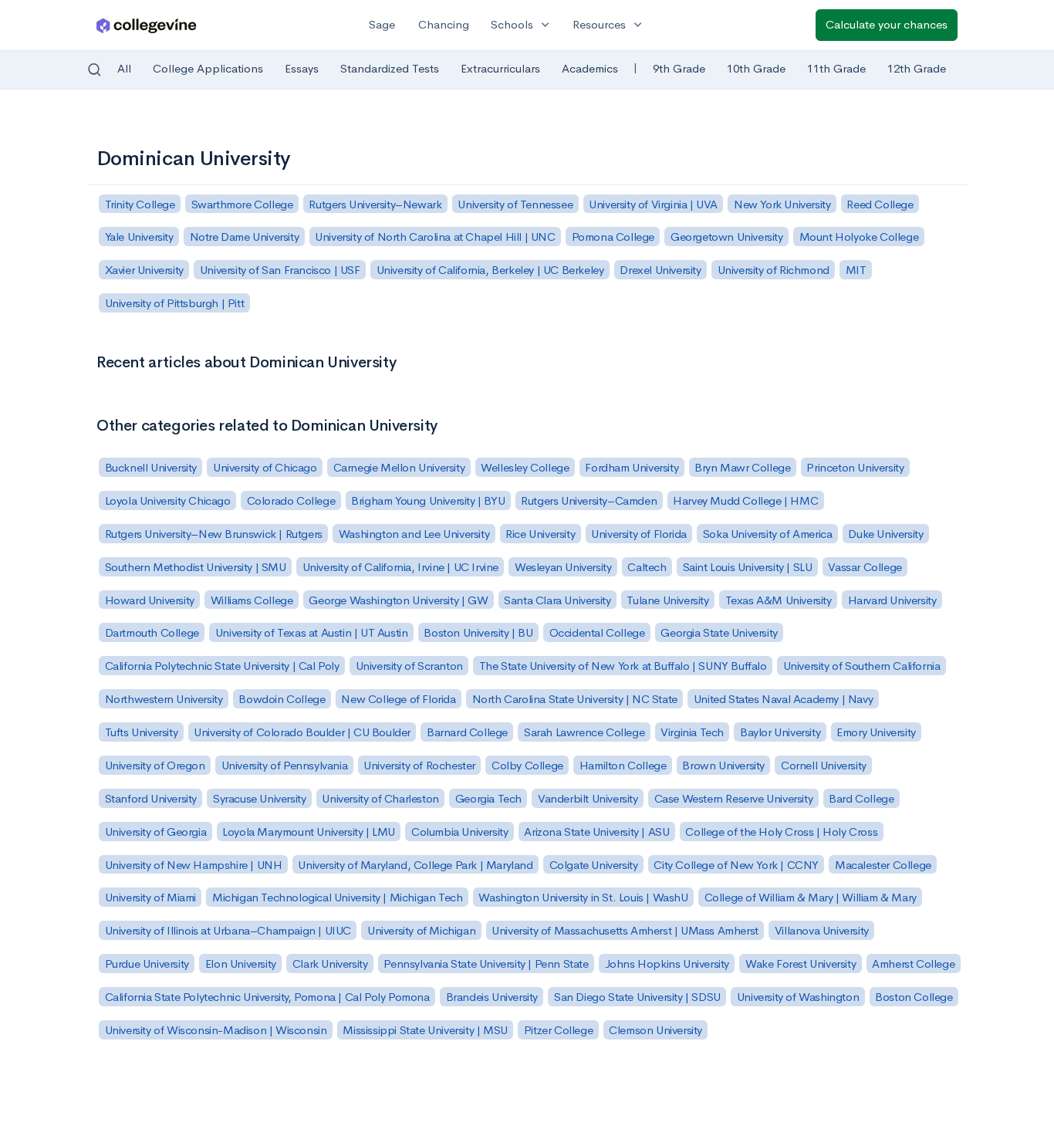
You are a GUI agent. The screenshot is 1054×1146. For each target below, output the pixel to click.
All (124, 68)
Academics (590, 68)
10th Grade (756, 68)
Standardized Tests (389, 68)
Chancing (443, 24)
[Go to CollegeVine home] (146, 25)
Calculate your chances (887, 24)
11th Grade (836, 68)
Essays (302, 68)
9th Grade (679, 68)
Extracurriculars (500, 68)
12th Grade (916, 68)
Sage (382, 24)
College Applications (208, 68)
